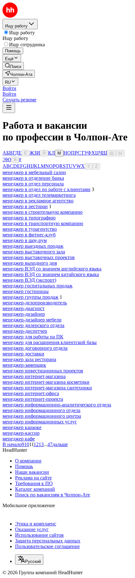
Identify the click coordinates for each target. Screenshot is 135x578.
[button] (9, 88)
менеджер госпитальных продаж (38, 285)
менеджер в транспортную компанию (43, 223)
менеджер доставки (23, 353)
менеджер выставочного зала (34, 251)
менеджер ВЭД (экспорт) (29, 280)
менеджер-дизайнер (24, 314)
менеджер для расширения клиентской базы (50, 342)
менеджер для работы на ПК (33, 336)
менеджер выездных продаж (33, 246)
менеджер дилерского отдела (33, 325)
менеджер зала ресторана (29, 359)
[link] (13, 66)
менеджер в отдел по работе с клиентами (46, 189)
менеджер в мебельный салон (34, 172)
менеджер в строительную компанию (43, 212)
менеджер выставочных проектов (39, 257)
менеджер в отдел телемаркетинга (39, 195)
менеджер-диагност (24, 308)
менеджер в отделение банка (33, 178)
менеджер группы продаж (30, 297)
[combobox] (29, 559)
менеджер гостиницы (26, 291)
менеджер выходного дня (30, 263)
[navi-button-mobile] (9, 108)
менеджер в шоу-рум (25, 240)
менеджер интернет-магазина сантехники (47, 387)
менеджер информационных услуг (40, 421)
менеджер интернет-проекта (33, 399)
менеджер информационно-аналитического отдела (57, 404)
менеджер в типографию (29, 217)
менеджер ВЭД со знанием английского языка (52, 268)
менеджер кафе (19, 438)
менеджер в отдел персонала (33, 183)
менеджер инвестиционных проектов (43, 370)
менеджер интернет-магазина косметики (46, 382)
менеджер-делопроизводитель (35, 302)
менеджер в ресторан (25, 206)
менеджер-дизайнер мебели (32, 319)
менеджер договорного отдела (35, 348)
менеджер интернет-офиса (31, 393)
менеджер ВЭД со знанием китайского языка (51, 274)
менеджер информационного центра (42, 416)
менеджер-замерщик (24, 365)
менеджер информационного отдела (41, 410)
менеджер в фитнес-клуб (29, 234)
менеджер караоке (22, 427)
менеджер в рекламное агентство (38, 200)
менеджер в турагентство (30, 229)
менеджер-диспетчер (25, 331)
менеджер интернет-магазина (34, 376)
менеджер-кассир (21, 433)
